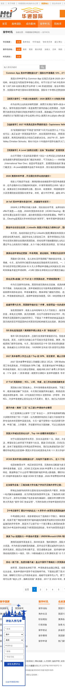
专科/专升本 (47, 41)
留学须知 (43, 608)
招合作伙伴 (56, 3)
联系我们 (30, 661)
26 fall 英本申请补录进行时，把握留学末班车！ (28, 201)
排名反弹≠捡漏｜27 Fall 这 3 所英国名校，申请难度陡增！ (34, 278)
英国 (30, 49)
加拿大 (47, 49)
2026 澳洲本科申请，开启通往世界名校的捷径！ (29, 175)
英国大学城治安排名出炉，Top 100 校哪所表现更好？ (31, 433)
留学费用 (43, 635)
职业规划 (43, 619)
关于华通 (11, 3)
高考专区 (26, 41)
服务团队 (16, 23)
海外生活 (43, 614)
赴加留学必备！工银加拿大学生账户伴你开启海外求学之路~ (34, 484)
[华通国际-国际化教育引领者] (22, 13)
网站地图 (38, 661)
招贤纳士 (45, 3)
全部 (18, 41)
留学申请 (43, 641)
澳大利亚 (38, 49)
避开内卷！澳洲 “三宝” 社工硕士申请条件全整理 (29, 407)
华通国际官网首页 (32, 32)
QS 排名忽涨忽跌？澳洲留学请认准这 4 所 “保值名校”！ (32, 330)
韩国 (60, 49)
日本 (54, 49)
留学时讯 (45, 23)
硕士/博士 (58, 41)
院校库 (58, 23)
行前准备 (43, 625)
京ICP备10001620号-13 (52, 665)
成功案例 (31, 23)
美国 (24, 49)
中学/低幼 (36, 41)
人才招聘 (47, 661)
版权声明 (56, 661)
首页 (2, 3)
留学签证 (43, 630)
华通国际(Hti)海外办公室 (28, 3)
